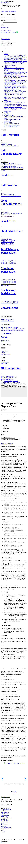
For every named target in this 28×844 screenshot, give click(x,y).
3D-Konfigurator (5, 820)
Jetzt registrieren (5, 27)
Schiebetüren (7, 79)
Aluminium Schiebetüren (10, 90)
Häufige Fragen (12, 116)
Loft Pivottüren (8, 68)
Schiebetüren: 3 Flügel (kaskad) (19, 87)
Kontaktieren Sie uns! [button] (6, 809)
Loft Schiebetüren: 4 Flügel (13, 84)
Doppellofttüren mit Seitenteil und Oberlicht (15, 60)
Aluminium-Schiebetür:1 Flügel (13, 91)
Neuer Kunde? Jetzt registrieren (8, 11)
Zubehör (6, 112)
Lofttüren (6, 54)
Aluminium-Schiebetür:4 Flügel (12, 94)
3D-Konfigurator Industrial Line (12, 125)
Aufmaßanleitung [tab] (22, 449)
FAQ (2, 830)
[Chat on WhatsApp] (17, 32)
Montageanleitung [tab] (13, 449)
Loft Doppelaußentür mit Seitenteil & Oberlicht (15, 109)
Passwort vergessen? (6, 30)
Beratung (6, 119)
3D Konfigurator (5, 2)
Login (2, 24)
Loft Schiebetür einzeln (19, 80)
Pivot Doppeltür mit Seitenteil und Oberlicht (15, 72)
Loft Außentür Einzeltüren (15, 104)
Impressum (3, 826)
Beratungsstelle (7, 121)
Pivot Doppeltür (20, 72)
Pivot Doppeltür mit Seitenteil (14, 74)
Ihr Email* (3, 17)
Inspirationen (4, 819)
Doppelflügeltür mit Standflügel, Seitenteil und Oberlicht (14, 64)
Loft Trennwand (5, 815)
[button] (25, 779)
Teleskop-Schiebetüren (6, 818)
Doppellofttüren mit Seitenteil (11, 59)
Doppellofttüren (19, 58)
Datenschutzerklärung (6, 827)
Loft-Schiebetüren (5, 813)
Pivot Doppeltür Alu (17, 77)
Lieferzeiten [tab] (3, 451)
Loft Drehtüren (7, 55)
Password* (3, 20)
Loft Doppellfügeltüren (9, 58)
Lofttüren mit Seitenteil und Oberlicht (18, 56)
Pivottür (14, 68)
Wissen (2, 823)
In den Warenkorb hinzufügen (7, 437)
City (2, 23)
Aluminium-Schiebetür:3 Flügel (15, 93)
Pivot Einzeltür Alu (14, 76)
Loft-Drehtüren (4, 811)
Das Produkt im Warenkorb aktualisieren (10, 439)
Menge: (2, 434)
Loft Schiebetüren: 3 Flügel (14, 83)
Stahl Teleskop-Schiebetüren (11, 86)
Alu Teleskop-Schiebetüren (10, 97)
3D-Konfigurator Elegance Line (11, 123)
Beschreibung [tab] (4, 449)
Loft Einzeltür (15, 55)
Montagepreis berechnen (7, 443)
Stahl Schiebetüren (8, 80)
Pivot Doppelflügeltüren (10, 72)
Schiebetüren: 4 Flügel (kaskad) (11, 88)
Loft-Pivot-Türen (5, 812)
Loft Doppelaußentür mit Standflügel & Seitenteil (13, 107)
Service (6, 116)
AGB (2, 829)
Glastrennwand (7, 111)
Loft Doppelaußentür (9, 105)
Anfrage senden (17, 119)
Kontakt (18, 116)
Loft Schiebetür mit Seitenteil (15, 81)
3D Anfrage (13, 32)
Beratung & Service (8, 115)
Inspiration (6, 114)
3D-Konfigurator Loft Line (10, 126)
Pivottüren (6, 66)
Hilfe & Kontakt (5, 4)
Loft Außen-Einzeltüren (10, 102)
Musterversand (4, 825)
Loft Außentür (7, 101)
